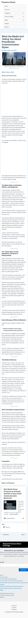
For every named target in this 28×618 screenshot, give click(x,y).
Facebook (14, 605)
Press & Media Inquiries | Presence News (10, 588)
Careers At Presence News (7, 595)
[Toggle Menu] (23, 13)
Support (7, 27)
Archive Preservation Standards (8, 579)
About (1, 575)
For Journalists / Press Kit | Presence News (11, 580)
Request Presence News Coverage (12, 545)
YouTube (14, 607)
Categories (7, 13)
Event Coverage (9, 16)
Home (6, 6)
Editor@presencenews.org (7, 593)
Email (1, 562)
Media (6, 20)
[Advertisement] (14, 100)
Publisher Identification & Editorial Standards (11, 586)
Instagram (14, 609)
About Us (7, 9)
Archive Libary (3, 577)
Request (7, 23)
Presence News (8, 2)
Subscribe (23, 570)
